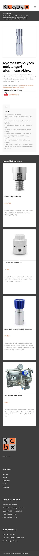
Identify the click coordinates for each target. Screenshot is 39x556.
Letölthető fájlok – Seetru (10, 517)
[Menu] (35, 7)
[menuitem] (35, 7)
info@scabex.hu (12, 541)
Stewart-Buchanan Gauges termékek (13, 508)
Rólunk (5, 477)
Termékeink (7, 14)
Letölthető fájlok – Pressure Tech (12, 511)
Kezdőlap (5, 474)
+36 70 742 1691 (11, 534)
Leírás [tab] (6, 107)
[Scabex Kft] (16, 7)
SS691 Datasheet (14, 95)
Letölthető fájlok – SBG (9, 514)
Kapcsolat (6, 487)
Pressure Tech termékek (18, 87)
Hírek (4, 484)
